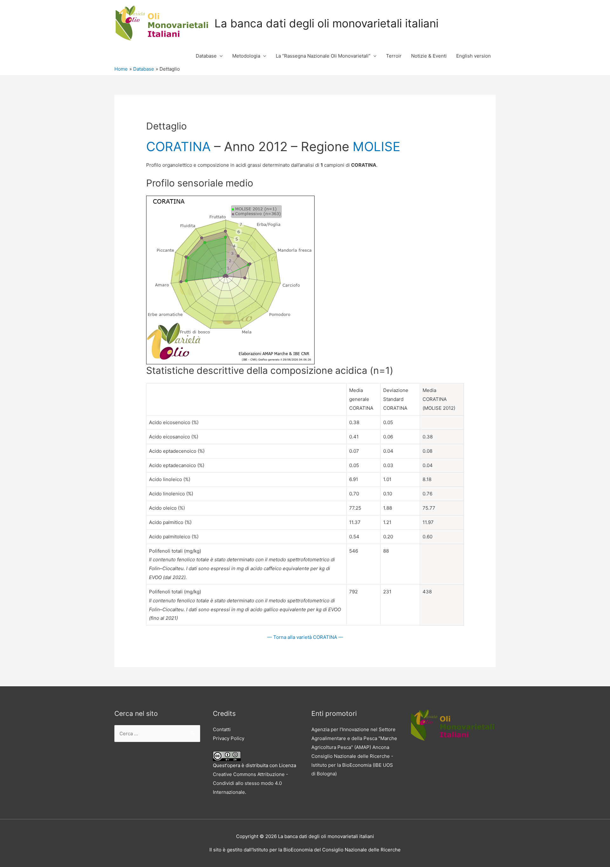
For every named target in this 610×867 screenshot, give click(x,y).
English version (473, 56)
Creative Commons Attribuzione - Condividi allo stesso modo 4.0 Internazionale (250, 783)
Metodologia (246, 56)
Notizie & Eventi (429, 56)
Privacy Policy (228, 738)
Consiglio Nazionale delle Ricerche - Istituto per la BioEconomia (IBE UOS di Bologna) (352, 765)
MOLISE (376, 146)
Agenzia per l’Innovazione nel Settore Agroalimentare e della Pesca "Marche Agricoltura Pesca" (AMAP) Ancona (354, 738)
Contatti (222, 729)
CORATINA (178, 146)
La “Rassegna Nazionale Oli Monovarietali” (323, 56)
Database (206, 56)
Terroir (394, 56)
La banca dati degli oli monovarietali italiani (326, 23)
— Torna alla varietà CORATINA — (305, 637)
